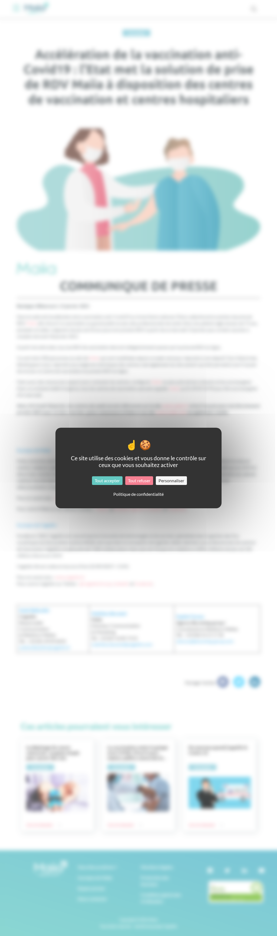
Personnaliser (171, 480)
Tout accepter (107, 480)
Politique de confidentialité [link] (138, 494)
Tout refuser (139, 480)
